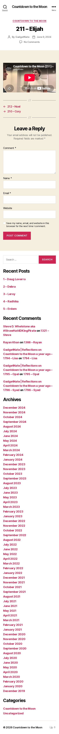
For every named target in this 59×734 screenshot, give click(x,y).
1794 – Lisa (29, 358)
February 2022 (13, 568)
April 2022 (10, 558)
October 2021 (12, 587)
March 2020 (11, 676)
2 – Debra (9, 286)
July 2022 (10, 544)
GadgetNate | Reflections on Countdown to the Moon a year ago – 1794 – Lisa (27, 354)
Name (7, 178)
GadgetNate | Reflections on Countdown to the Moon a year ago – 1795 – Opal (27, 370)
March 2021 (11, 620)
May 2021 (9, 610)
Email (7, 193)
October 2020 (12, 643)
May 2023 (10, 497)
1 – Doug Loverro (14, 279)
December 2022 (14, 521)
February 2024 (13, 454)
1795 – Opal (31, 374)
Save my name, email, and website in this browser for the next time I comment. (27, 225)
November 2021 (14, 582)
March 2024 (11, 450)
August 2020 (12, 653)
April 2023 (10, 502)
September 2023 (14, 478)
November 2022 (14, 525)
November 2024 (14, 412)
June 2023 (10, 492)
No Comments (32, 41)
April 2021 (10, 615)
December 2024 (14, 407)
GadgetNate (22, 36)
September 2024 (14, 421)
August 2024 (12, 426)
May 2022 (10, 554)
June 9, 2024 (44, 36)
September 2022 (14, 535)
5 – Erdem (10, 308)
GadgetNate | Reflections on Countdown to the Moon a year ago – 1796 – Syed (27, 386)
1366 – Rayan (33, 342)
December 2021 (14, 577)
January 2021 (12, 629)
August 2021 (11, 596)
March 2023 (11, 506)
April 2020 (10, 672)
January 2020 (12, 686)
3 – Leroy (9, 294)
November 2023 (14, 469)
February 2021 (13, 624)
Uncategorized (13, 713)
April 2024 (10, 445)
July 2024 (10, 431)
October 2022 (12, 530)
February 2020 (13, 681)
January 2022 (12, 573)
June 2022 (10, 549)
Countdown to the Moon (29, 6)
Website (7, 208)
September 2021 (14, 591)
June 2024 (10, 436)
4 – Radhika (11, 301)
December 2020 (14, 634)
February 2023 (13, 511)
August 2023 (12, 483)
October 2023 (12, 473)
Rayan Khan (11, 342)
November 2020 (14, 639)
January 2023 (12, 516)
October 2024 (12, 417)
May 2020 (10, 667)
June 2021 (10, 606)
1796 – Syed (32, 390)
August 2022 (12, 539)
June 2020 (10, 662)
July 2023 (10, 488)
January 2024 (12, 459)
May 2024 (10, 440)
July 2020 (10, 658)
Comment (9, 148)
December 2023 (14, 464)
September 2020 (14, 648)
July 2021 (9, 601)
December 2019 (14, 691)
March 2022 (11, 563)
